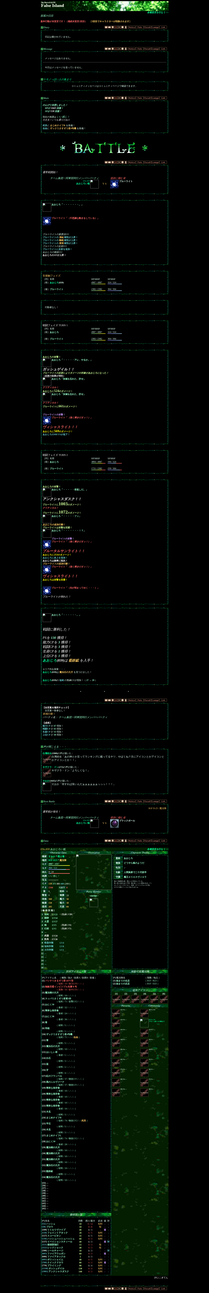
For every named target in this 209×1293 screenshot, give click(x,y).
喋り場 (61, 856)
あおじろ (54, 282)
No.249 (157, 1020)
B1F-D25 (52, 860)
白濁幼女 (47, 753)
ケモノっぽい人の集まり (57, 79)
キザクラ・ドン (51, 767)
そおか (46, 781)
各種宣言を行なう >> (157, 12)
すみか (51, 856)
